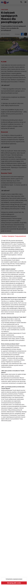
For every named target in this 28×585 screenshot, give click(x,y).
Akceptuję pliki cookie (14, 583)
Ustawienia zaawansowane (14, 579)
